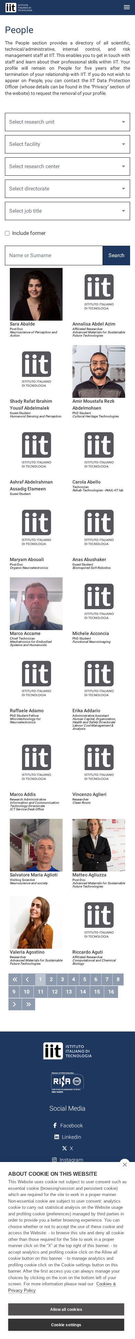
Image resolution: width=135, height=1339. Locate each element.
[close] (124, 1164)
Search (116, 255)
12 (55, 992)
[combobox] (67, 122)
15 (97, 992)
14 (83, 992)
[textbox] (65, 122)
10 (26, 992)
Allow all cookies (66, 1309)
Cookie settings (66, 1325)
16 (111, 992)
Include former (29, 233)
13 (69, 992)
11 (41, 992)
